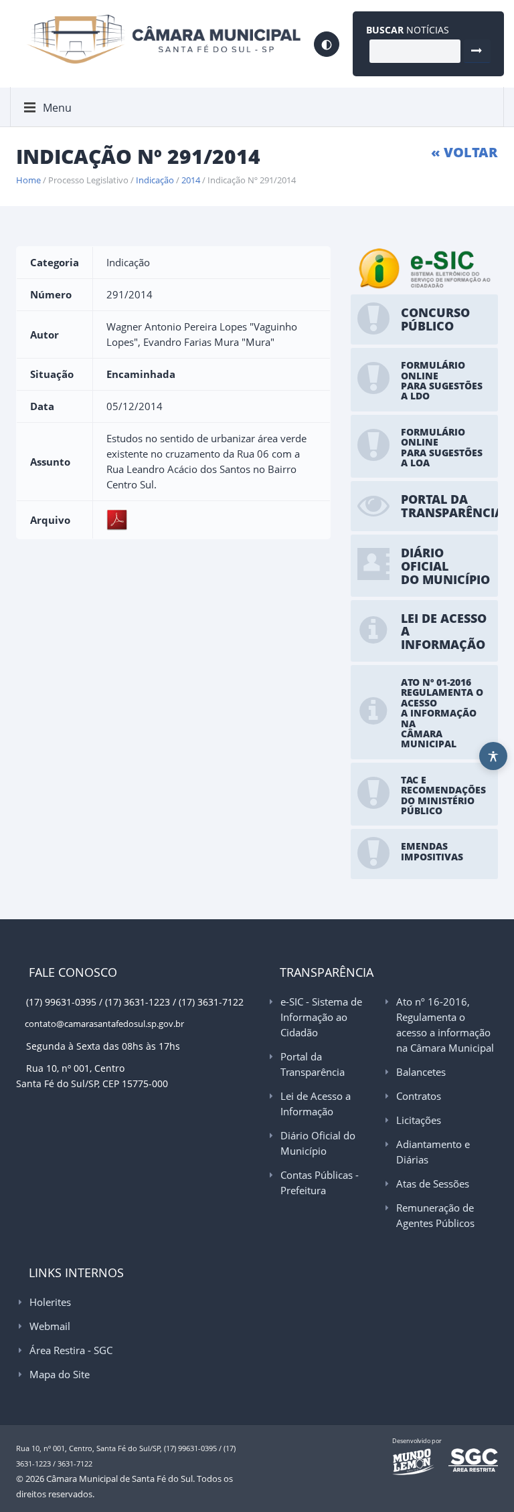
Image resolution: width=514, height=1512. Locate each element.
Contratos (418, 1096)
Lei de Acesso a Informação (315, 1103)
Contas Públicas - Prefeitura (319, 1182)
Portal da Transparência (312, 1064)
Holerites (50, 1302)
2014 (190, 180)
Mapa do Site (59, 1374)
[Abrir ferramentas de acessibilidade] (493, 756)
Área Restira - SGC (70, 1350)
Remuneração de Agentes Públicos (435, 1215)
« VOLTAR (464, 152)
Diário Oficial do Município (317, 1143)
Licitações (418, 1120)
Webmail (49, 1326)
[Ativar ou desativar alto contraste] (326, 44)
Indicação (155, 180)
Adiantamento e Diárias (433, 1151)
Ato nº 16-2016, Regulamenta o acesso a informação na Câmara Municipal (445, 1024)
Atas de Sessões (432, 1183)
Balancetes (421, 1071)
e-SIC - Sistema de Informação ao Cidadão (321, 1017)
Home (28, 180)
